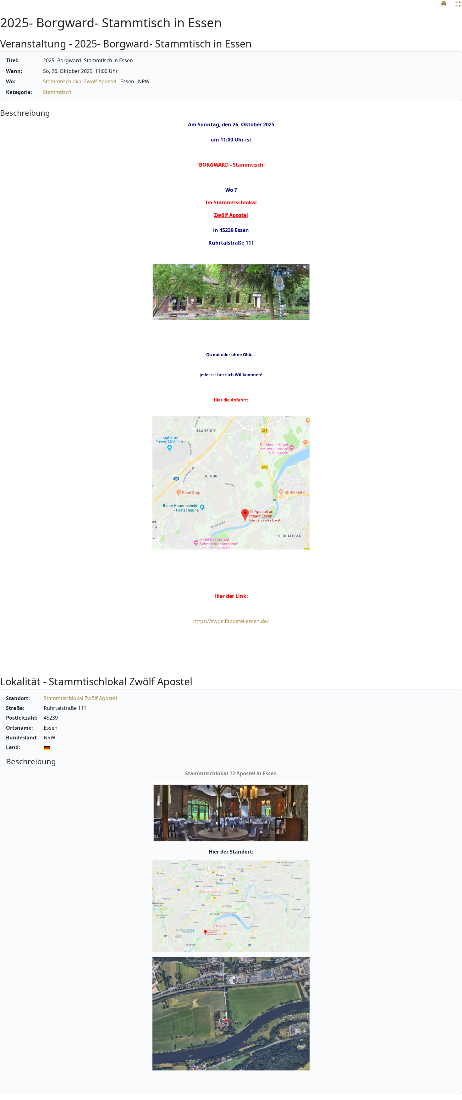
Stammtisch (57, 92)
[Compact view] (458, 4)
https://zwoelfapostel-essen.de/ (231, 621)
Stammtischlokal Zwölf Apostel (80, 81)
